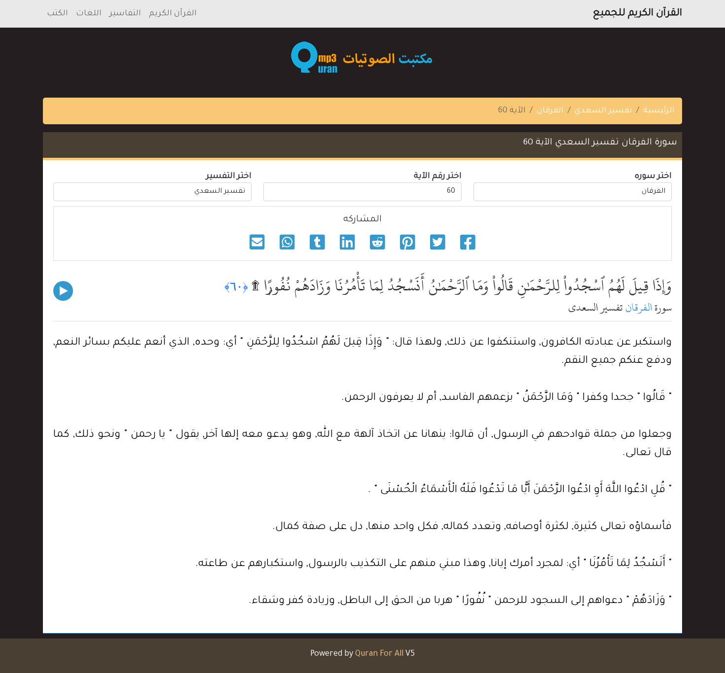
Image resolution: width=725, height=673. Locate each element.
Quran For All (379, 654)
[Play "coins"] (63, 291)
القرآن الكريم (173, 13)
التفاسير (125, 13)
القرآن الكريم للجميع (637, 13)
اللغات (89, 13)
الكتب (57, 13)
